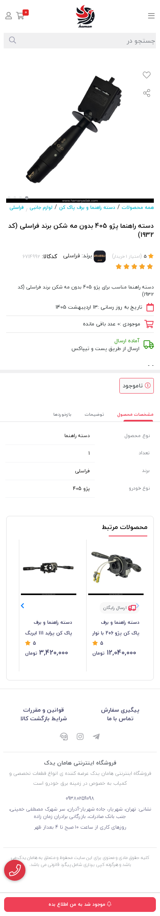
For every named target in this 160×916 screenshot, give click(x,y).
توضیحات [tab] (94, 414)
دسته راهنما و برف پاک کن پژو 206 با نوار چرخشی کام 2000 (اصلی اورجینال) (115, 628)
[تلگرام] (96, 737)
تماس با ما (120, 718)
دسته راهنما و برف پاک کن (87, 207)
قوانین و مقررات (43, 710)
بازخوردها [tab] (62, 414)
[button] (22, 606)
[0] (20, 16)
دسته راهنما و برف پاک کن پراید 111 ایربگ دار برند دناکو (48, 628)
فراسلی (16, 207)
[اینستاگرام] (80, 737)
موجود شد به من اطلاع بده (77, 904)
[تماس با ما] (14, 870)
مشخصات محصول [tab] (135, 414)
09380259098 (80, 798)
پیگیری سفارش (120, 710)
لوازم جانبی (41, 207)
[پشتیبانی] (64, 737)
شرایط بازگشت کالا (44, 718)
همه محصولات (138, 207)
